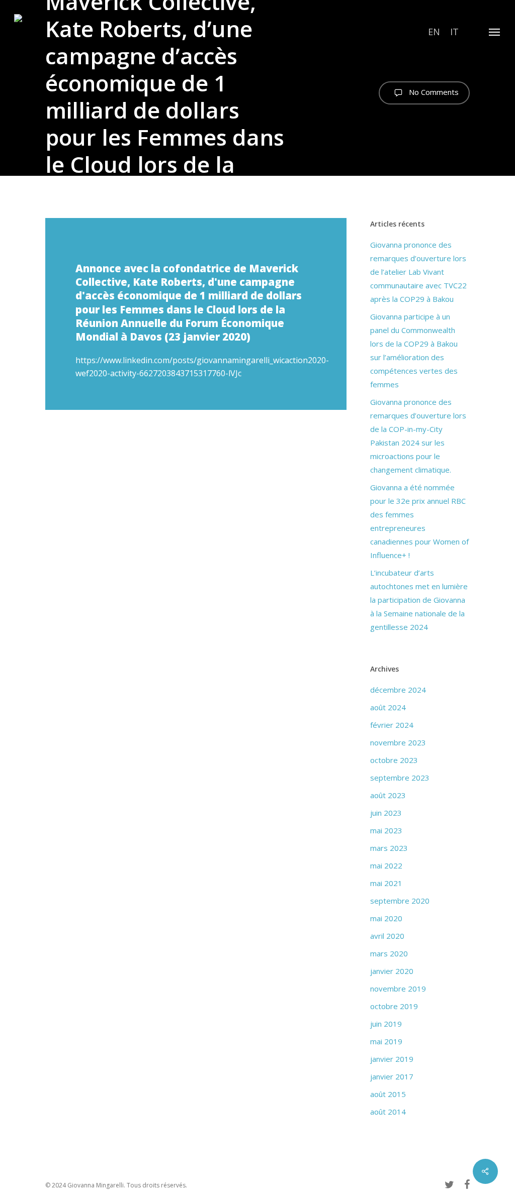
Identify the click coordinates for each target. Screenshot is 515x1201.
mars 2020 (389, 953)
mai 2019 (386, 1041)
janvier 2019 (391, 1059)
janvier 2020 (391, 971)
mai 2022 (386, 865)
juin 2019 (386, 1024)
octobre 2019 (394, 1006)
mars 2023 (389, 848)
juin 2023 (386, 813)
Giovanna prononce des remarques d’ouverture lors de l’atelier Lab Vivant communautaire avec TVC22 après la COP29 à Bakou (418, 272)
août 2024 (388, 707)
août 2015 (388, 1094)
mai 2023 (386, 830)
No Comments (433, 92)
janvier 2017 (391, 1076)
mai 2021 (386, 883)
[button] (495, 31)
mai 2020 (386, 918)
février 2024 (391, 725)
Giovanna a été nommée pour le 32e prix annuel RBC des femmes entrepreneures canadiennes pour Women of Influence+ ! (419, 521)
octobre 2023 (394, 760)
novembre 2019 (398, 989)
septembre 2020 (400, 901)
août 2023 (388, 795)
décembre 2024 (398, 690)
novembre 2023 (398, 742)
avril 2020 (387, 936)
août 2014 (388, 1112)
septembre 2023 (400, 778)
